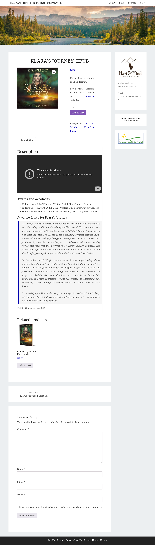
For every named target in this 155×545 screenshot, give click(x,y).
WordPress (84, 540)
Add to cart (78, 112)
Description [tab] (27, 140)
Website (21, 494)
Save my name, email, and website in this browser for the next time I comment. (61, 507)
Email (21, 481)
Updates (132, 3)
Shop (142, 3)
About (112, 3)
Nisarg (103, 540)
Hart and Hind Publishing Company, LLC (36, 2)
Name (21, 469)
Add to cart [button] (25, 365)
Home (121, 3)
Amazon (89, 96)
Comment (23, 429)
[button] (54, 72)
